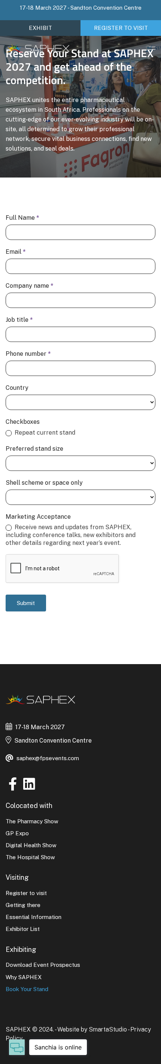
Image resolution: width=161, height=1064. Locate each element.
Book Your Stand (27, 989)
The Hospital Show (30, 857)
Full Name (22, 217)
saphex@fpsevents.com (47, 758)
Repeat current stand (44, 432)
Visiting (17, 877)
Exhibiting (21, 949)
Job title (19, 319)
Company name (30, 285)
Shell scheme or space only (44, 482)
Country (17, 387)
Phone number (28, 353)
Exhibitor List (23, 929)
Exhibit (40, 28)
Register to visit (121, 28)
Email (16, 251)
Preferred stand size (34, 448)
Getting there (23, 905)
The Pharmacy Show (32, 821)
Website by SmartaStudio (92, 1029)
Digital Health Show (31, 845)
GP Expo (17, 833)
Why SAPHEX (24, 977)
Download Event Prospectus (43, 965)
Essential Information (33, 917)
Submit (26, 603)
